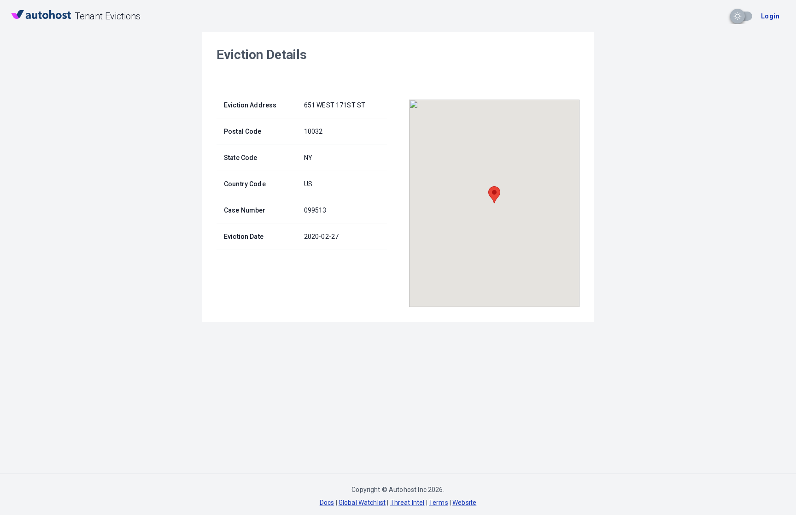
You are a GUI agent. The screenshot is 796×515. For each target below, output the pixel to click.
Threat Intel (407, 502)
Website (464, 502)
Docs (327, 502)
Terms (438, 502)
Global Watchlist (362, 502)
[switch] (737, 16)
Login (770, 16)
